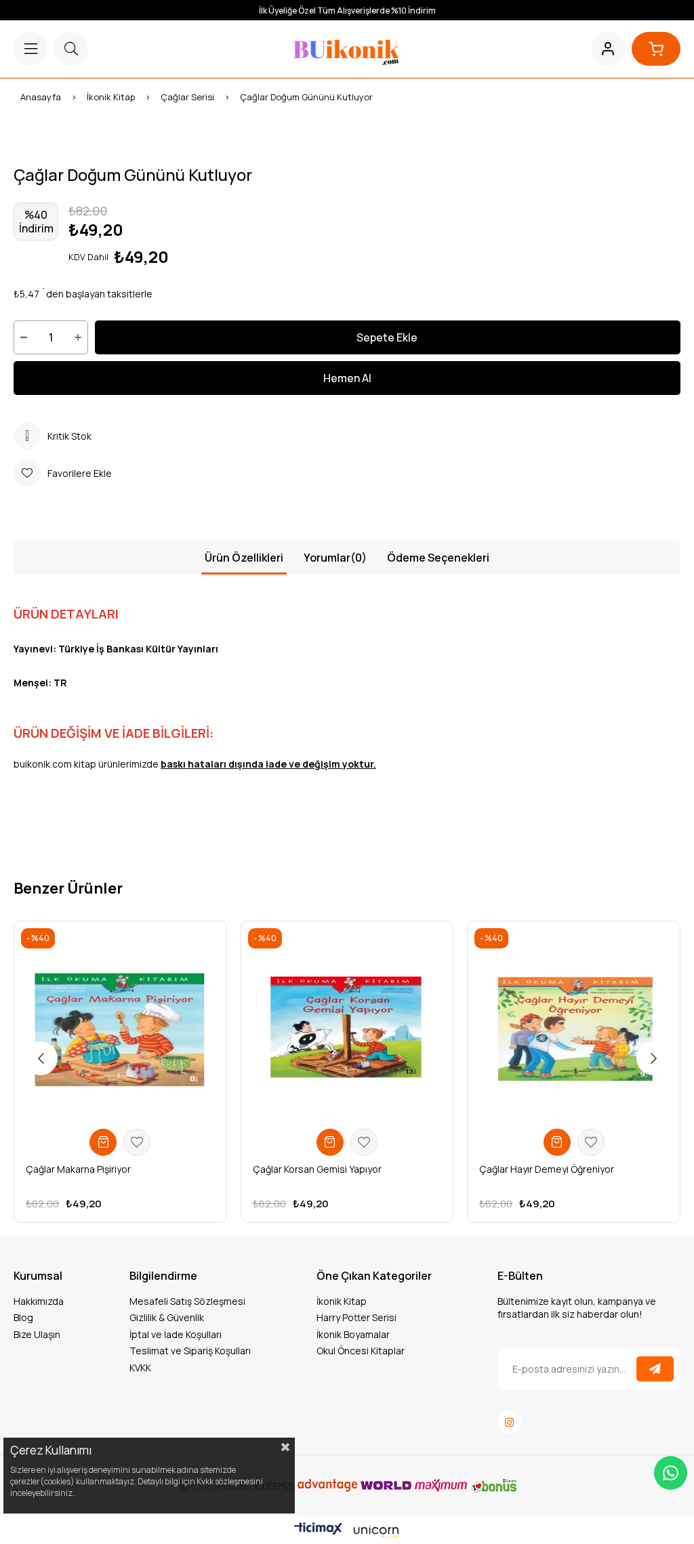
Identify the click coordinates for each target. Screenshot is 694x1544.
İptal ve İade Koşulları (175, 1334)
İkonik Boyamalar (353, 1334)
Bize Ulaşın (37, 1334)
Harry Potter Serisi (356, 1317)
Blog (23, 1317)
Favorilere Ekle (136, 1142)
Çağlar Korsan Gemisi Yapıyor (317, 1169)
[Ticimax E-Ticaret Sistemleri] (347, 1531)
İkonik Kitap (342, 1301)
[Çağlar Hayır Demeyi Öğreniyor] (573, 1027)
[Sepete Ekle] (103, 1142)
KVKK (140, 1367)
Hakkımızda (39, 1301)
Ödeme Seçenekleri (438, 557)
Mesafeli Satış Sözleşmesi (187, 1301)
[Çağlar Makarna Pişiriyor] (120, 1027)
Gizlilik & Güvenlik (166, 1317)
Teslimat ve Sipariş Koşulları (190, 1350)
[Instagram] (509, 1422)
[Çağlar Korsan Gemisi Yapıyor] (347, 1027)
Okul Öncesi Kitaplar (361, 1350)
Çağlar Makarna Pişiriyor (78, 1169)
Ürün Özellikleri (244, 557)
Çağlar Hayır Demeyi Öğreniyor (546, 1169)
